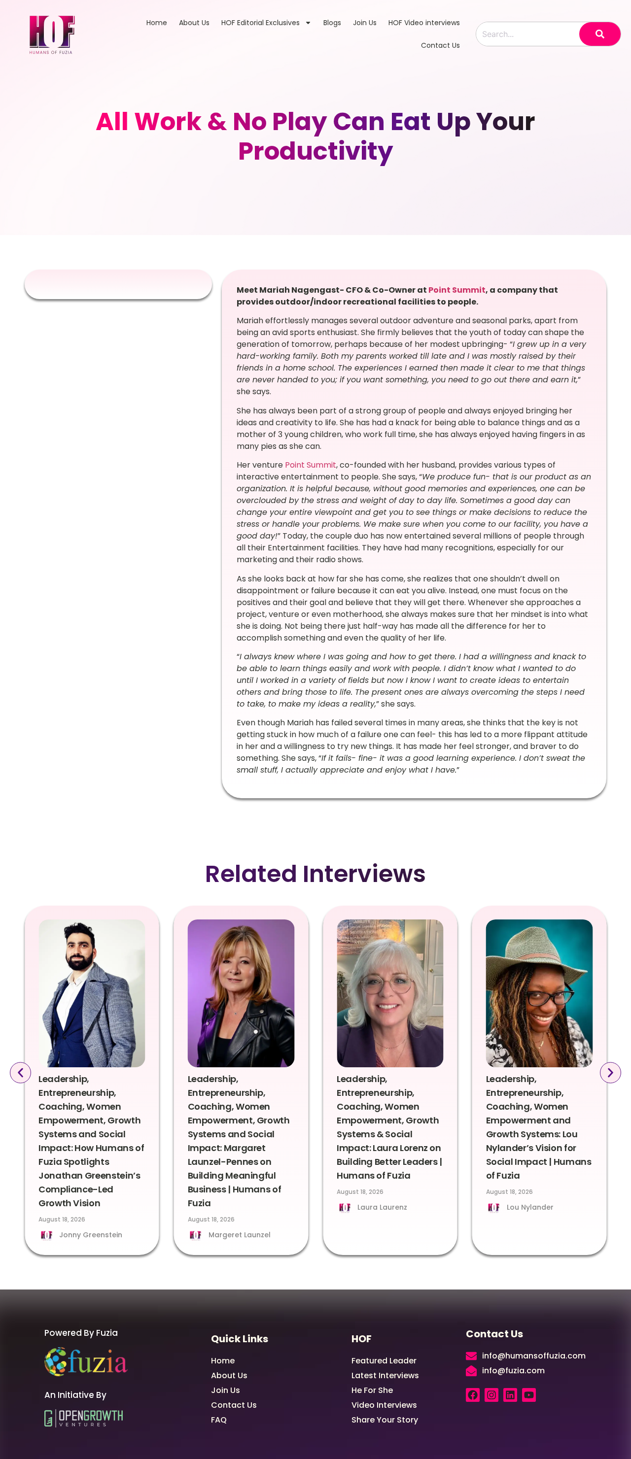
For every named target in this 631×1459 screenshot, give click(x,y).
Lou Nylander (380, 1207)
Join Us (365, 23)
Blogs (332, 23)
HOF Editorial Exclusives (260, 23)
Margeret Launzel (90, 1235)
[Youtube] (529, 1395)
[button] (20, 1073)
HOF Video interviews (424, 23)
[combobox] (527, 34)
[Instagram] (491, 1395)
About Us (194, 23)
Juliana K (523, 1207)
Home (156, 23)
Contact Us (440, 45)
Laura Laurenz (233, 1207)
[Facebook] (473, 1395)
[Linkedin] (510, 1395)
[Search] (600, 34)
